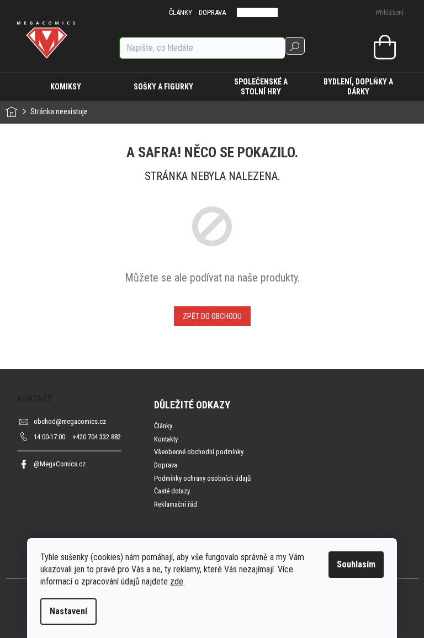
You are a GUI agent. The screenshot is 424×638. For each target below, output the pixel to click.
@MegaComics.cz (60, 464)
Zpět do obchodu (212, 316)
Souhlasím (356, 564)
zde (176, 581)
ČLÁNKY (180, 12)
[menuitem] (66, 86)
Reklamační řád (175, 504)
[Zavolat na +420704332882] (250, 12)
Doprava (165, 465)
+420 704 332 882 (77, 437)
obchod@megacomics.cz (70, 421)
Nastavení (68, 611)
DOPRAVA (212, 12)
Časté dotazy (172, 491)
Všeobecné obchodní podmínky (198, 452)
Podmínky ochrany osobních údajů (202, 478)
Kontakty (166, 439)
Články (163, 426)
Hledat (295, 46)
